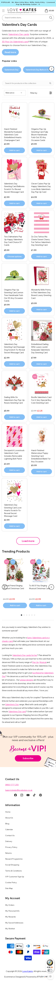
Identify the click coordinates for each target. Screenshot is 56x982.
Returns (8, 853)
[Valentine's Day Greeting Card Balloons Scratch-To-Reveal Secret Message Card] (14, 169)
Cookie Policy (11, 882)
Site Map (9, 888)
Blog (7, 823)
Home (7, 812)
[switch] (50, 970)
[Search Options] (51, 83)
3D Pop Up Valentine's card (15, 41)
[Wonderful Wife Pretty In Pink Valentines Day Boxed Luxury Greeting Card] (41, 275)
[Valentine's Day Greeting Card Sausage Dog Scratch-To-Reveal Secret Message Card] (14, 330)
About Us (9, 818)
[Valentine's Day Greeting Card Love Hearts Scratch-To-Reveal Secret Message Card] (14, 491)
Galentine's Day (11, 70)
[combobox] (28, 18)
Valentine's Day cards (18, 34)
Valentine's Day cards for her (24, 655)
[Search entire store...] (51, 17)
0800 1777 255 (12, 784)
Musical (43, 662)
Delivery (8, 841)
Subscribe (28, 758)
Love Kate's (27, 971)
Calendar (9, 829)
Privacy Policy (11, 847)
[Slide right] (51, 68)
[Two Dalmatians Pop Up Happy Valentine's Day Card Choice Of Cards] (14, 222)
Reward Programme (14, 859)
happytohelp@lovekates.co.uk (18, 790)
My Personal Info (12, 911)
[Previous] (4, 587)
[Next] (51, 587)
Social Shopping (12, 865)
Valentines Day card (17, 711)
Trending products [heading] (16, 551)
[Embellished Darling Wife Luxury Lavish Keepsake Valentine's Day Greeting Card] (41, 330)
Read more (10, 52)
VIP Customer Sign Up (14, 876)
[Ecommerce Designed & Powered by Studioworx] (44, 976)
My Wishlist (10, 928)
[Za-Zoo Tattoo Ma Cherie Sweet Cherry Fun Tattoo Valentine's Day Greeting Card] (41, 222)
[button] (3, 11)
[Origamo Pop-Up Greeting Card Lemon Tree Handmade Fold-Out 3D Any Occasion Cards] (14, 275)
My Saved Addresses (14, 923)
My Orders (9, 905)
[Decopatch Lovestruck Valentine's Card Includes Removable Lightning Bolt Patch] (14, 436)
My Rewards (10, 917)
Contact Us (10, 835)
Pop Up (35, 662)
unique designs (26, 680)
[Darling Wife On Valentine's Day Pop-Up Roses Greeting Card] (14, 383)
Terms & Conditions (13, 871)
